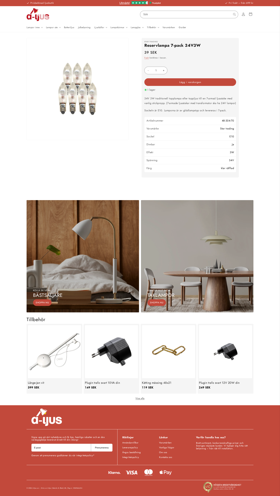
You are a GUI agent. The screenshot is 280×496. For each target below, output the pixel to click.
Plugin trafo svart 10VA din (102, 383)
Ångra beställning (131, 452)
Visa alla (139, 398)
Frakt (146, 57)
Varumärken (165, 442)
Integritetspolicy (130, 457)
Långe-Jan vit (36, 383)
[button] (34, 27)
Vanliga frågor (166, 447)
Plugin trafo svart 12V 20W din (219, 383)
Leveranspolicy (130, 447)
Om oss (163, 452)
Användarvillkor (130, 442)
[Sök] (234, 14)
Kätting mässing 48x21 (156, 383)
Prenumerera (102, 447)
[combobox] (189, 14)
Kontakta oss (165, 457)
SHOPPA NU (42, 302)
